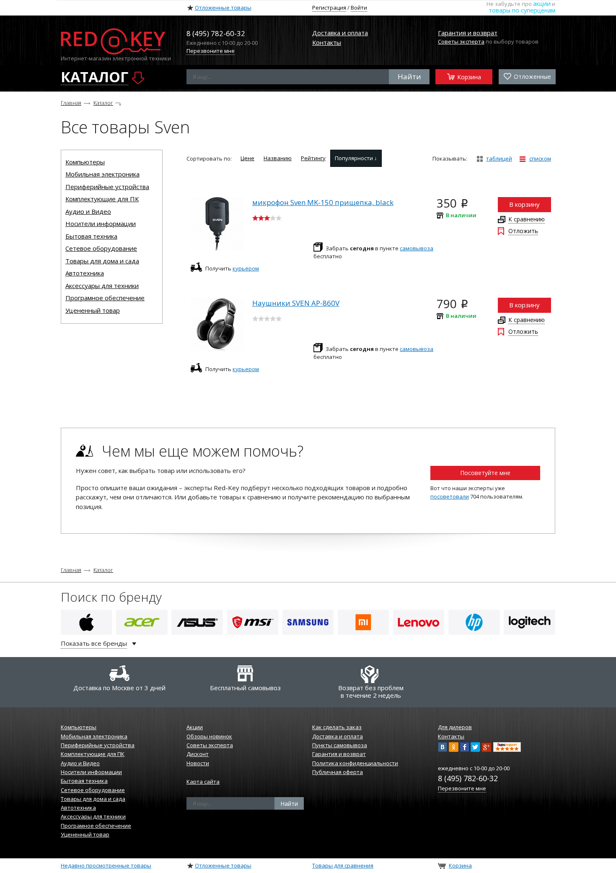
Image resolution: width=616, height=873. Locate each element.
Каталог (103, 103)
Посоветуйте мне (485, 473)
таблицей (499, 158)
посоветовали (449, 496)
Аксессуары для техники (102, 285)
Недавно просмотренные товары (106, 865)
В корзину (524, 204)
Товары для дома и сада (102, 261)
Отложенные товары (223, 7)
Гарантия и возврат (467, 33)
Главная (71, 103)
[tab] (247, 158)
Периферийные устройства (107, 186)
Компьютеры (85, 162)
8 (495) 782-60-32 (468, 778)
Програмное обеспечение (105, 298)
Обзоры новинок (209, 736)
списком (540, 158)
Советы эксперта (461, 41)
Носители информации (100, 223)
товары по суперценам (522, 10)
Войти (359, 7)
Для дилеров (455, 727)
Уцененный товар (92, 310)
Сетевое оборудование (101, 248)
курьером (246, 268)
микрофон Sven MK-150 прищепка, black (322, 202)
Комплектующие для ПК (102, 199)
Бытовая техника (91, 236)
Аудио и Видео (88, 211)
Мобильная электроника (102, 174)
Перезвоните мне (210, 51)
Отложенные (531, 77)
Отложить (523, 231)
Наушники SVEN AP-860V (295, 303)
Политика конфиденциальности (355, 763)
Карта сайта (203, 781)
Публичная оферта (337, 772)
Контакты (326, 42)
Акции (194, 727)
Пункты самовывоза (339, 745)
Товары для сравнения (342, 865)
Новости (197, 763)
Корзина (468, 77)
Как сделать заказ (337, 727)
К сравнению (526, 219)
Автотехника (84, 273)
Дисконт (197, 754)
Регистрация (329, 7)
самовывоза (416, 248)
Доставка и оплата (340, 33)
